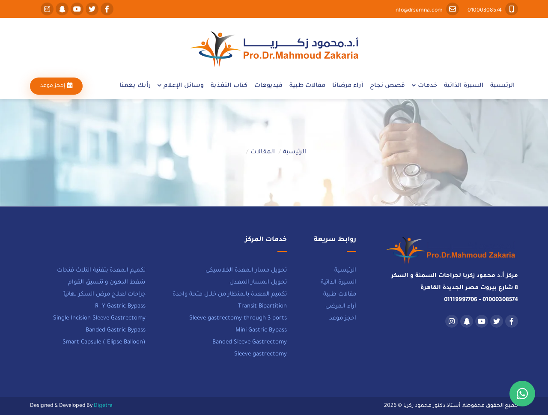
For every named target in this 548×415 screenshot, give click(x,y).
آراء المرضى (340, 306)
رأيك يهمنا (135, 86)
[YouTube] (75, 11)
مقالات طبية (307, 86)
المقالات (262, 152)
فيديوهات (268, 86)
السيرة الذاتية (463, 86)
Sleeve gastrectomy (260, 354)
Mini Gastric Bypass (261, 330)
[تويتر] (90, 11)
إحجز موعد (52, 86)
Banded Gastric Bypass (116, 330)
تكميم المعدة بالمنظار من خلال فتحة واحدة (230, 294)
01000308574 (485, 11)
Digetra (103, 406)
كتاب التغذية (229, 86)
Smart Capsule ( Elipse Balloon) (104, 342)
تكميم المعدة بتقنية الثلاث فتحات (101, 270)
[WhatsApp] (522, 393)
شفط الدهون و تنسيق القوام (107, 282)
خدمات (427, 86)
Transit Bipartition (262, 306)
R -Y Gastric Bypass (120, 306)
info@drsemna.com (419, 11)
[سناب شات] (61, 11)
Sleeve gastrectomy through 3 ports (238, 318)
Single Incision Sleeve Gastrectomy (99, 318)
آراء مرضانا (347, 86)
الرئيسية (502, 86)
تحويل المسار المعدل (258, 282)
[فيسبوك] (105, 11)
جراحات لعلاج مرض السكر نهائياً (104, 294)
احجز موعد (342, 318)
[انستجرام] (46, 11)
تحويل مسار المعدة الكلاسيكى (246, 270)
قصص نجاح (387, 86)
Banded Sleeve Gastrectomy (249, 342)
